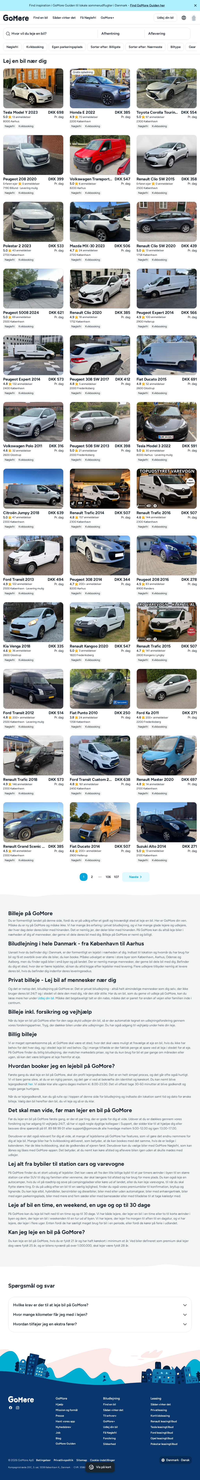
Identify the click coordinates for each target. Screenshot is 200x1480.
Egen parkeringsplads (67, 47)
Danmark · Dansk (177, 1460)
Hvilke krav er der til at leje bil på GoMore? (50, 1305)
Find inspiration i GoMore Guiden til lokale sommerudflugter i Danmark (97, 5)
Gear (192, 47)
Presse (60, 1415)
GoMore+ (107, 17)
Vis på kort (103, 1467)
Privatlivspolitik (63, 1460)
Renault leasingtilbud (164, 1421)
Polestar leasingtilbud (164, 1444)
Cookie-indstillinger (102, 1460)
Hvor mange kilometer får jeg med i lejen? (50, 1314)
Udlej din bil (165, 17)
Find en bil (40, 17)
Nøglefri (12, 47)
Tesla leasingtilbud (162, 1427)
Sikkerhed (109, 1444)
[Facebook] (10, 1407)
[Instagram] (17, 1407)
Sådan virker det (64, 17)
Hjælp (59, 1404)
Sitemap (81, 1460)
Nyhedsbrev (63, 1427)
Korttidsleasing (160, 1415)
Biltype (176, 47)
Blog (58, 1438)
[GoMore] (16, 18)
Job (58, 1432)
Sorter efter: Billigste (106, 47)
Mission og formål (67, 1410)
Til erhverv (109, 1415)
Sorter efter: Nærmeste (145, 47)
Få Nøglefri (88, 17)
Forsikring (109, 1438)
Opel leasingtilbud (162, 1438)
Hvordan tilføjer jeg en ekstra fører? (45, 1324)
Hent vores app (65, 1421)
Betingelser (43, 1460)
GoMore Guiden (66, 1443)
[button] (195, 5)
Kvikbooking (35, 47)
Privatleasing (159, 1410)
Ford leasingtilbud (162, 1432)
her (30, 1084)
